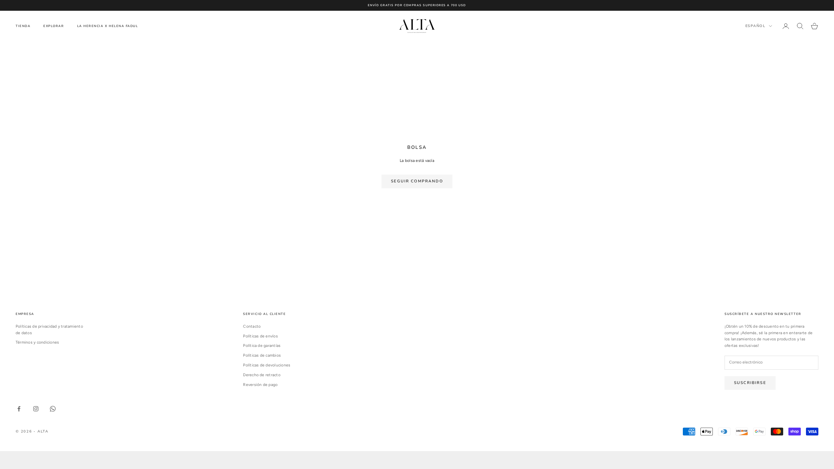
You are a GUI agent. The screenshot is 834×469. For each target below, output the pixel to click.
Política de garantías (261, 345)
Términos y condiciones (37, 342)
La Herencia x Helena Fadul (107, 26)
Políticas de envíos (260, 336)
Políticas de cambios (262, 355)
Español (755, 25)
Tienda (23, 26)
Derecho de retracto (261, 375)
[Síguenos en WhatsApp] (53, 408)
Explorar (53, 26)
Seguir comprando (417, 181)
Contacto (252, 326)
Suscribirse (750, 382)
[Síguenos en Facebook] (19, 408)
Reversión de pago (260, 384)
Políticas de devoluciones (266, 365)
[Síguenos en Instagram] (36, 408)
